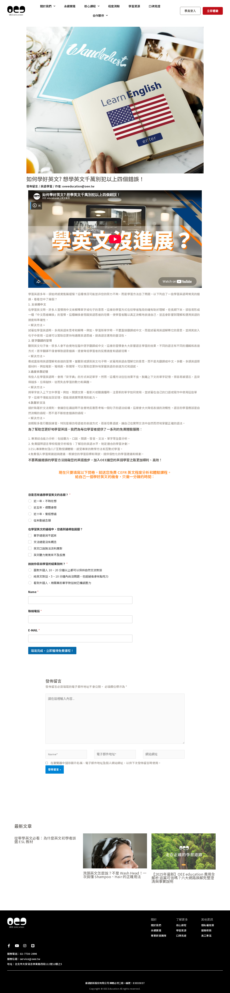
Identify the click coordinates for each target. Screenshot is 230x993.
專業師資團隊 (158, 935)
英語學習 (46, 186)
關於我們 (46, 6)
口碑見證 (154, 6)
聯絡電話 (35, 611)
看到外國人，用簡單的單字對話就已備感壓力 (62, 583)
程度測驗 (114, 6)
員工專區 (206, 935)
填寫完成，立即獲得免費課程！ (52, 650)
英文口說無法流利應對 (48, 548)
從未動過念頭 (42, 520)
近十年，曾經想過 (45, 514)
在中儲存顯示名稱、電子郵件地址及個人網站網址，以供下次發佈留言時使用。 (105, 763)
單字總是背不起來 (45, 535)
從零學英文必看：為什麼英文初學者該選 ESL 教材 (45, 839)
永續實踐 (70, 6)
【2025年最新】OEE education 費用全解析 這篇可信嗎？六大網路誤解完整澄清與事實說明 (183, 877)
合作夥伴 (98, 15)
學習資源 (134, 6)
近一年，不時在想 (45, 501)
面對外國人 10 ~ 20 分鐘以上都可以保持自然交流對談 (68, 570)
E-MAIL (34, 630)
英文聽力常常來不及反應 (49, 555)
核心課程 (90, 6)
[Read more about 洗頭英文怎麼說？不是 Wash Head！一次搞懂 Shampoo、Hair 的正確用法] (115, 850)
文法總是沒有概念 (45, 542)
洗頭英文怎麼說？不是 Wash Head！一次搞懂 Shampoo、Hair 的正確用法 (114, 874)
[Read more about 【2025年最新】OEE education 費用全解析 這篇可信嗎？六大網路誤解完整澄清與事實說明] (183, 851)
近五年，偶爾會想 (45, 507)
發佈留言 (32, 186)
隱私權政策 (207, 925)
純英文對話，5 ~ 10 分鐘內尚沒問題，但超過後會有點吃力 (71, 576)
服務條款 (206, 930)
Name (33, 592)
